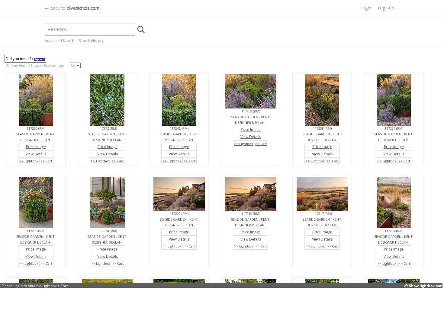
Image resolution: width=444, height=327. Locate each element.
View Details (36, 154)
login (366, 8)
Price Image (36, 146)
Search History (91, 40)
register (386, 8)
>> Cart (46, 161)
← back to (72, 8)
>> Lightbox (28, 161)
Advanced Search (59, 40)
